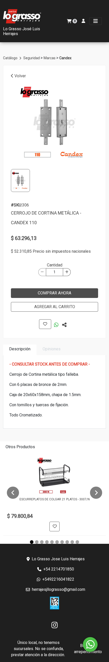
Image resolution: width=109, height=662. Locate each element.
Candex (65, 58)
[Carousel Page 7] (62, 542)
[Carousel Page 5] (52, 542)
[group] (54, 122)
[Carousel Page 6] (57, 542)
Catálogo (10, 58)
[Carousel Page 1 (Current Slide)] (31, 542)
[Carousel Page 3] (42, 542)
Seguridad (32, 58)
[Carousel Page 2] (37, 542)
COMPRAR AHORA (54, 293)
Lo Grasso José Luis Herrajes (21, 31)
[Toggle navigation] (95, 21)
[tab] (20, 349)
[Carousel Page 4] (47, 542)
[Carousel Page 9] (72, 542)
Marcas (50, 58)
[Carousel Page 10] (77, 542)
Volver (19, 75)
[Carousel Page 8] (67, 542)
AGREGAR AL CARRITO (54, 306)
